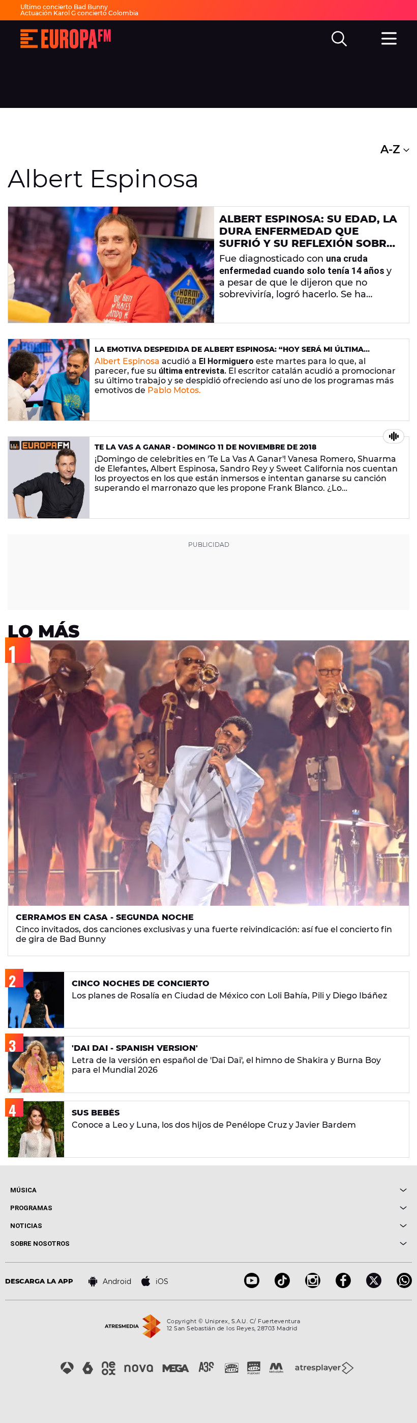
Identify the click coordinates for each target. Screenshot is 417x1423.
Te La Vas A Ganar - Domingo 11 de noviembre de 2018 (205, 447)
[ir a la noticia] (111, 265)
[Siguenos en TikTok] (282, 1285)
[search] (339, 38)
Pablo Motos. (174, 390)
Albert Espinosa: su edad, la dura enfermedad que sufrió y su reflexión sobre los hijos (308, 237)
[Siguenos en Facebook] (343, 1285)
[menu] (389, 37)
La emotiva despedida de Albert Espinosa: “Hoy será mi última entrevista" (229, 353)
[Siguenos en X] (373, 1285)
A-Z (391, 149)
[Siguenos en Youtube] (251, 1285)
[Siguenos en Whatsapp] (404, 1285)
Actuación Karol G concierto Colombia (79, 13)
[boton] (307, 1190)
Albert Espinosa (127, 361)
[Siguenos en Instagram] (312, 1285)
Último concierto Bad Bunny (64, 7)
